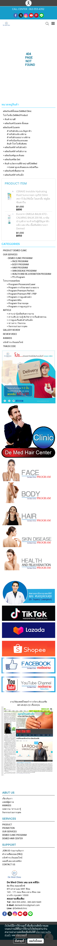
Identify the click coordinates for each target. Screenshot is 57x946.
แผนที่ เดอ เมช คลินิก (12, 861)
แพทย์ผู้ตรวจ (8, 802)
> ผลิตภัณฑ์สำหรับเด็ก (13, 175)
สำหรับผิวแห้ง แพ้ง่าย (16, 134)
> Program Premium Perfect (20, 290)
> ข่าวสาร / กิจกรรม (16, 323)
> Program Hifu (14, 300)
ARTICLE (7, 310)
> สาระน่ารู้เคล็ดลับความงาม (20, 314)
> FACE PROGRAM (19, 261)
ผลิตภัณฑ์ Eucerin (11, 127)
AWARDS (7, 338)
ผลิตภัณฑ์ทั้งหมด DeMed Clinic (17, 111)
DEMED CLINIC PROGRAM (14, 835)
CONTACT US (8, 864)
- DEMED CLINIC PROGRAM (19, 258)
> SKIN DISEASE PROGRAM (23, 271)
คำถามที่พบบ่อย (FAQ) (12, 854)
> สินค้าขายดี (9, 119)
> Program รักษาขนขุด (17, 303)
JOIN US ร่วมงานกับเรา (13, 850)
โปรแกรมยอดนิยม (11, 281)
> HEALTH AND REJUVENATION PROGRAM (31, 274)
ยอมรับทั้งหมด (35, 941)
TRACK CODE (9, 346)
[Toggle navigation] (53, 23)
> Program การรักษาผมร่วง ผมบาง (23, 287)
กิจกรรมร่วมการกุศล (11, 812)
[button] (46, 23)
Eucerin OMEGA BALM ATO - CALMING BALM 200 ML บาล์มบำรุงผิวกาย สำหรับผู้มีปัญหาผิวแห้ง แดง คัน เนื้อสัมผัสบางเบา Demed (32, 221)
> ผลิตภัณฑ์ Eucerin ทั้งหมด (15, 123)
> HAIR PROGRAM (19, 267)
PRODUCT (7, 824)
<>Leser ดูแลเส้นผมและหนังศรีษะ (22, 167)
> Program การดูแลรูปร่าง (19, 306)
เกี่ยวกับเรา (7, 798)
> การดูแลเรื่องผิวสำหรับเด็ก (20, 320)
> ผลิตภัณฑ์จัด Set (11, 159)
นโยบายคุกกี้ (21, 935)
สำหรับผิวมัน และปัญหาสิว (19, 131)
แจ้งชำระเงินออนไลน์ (13, 342)
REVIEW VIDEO (10, 334)
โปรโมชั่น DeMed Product (15, 115)
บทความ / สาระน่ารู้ (11, 809)
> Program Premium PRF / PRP (22, 294)
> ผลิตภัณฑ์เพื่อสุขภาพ (13, 171)
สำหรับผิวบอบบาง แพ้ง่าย (18, 137)
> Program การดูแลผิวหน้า (19, 297)
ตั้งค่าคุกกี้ (19, 941)
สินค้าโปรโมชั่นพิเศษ (17, 143)
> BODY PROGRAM (20, 264)
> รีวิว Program (18, 277)
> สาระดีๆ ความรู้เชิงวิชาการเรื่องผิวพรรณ (26, 317)
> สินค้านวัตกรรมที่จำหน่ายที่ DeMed (20, 163)
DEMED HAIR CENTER (12, 838)
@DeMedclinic (20, 908)
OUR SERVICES (10, 254)
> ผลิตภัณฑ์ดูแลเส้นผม (13, 155)
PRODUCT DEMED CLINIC (15, 250)
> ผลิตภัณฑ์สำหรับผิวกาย (14, 151)
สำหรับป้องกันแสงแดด (17, 140)
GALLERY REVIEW (11, 330)
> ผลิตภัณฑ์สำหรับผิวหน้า (15, 147)
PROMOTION (8, 828)
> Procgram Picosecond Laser (21, 284)
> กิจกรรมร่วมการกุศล (17, 326)
